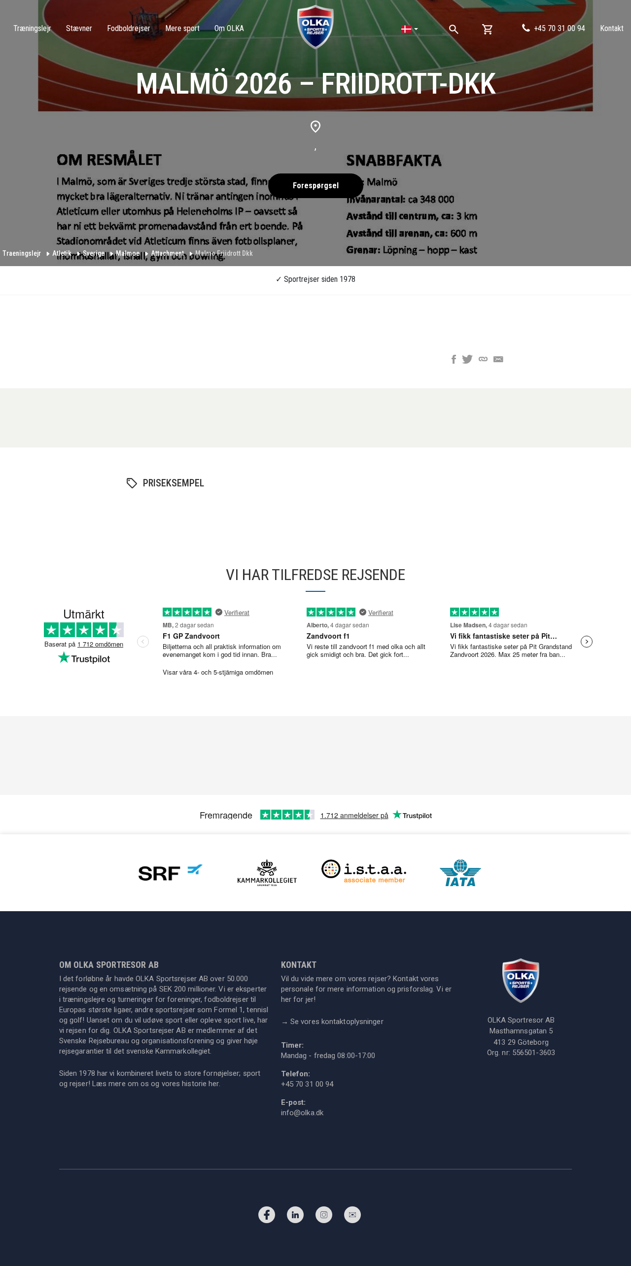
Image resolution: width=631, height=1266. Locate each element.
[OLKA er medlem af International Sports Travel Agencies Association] (363, 872)
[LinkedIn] (295, 1217)
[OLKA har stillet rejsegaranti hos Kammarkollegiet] (267, 872)
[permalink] (483, 360)
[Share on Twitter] (467, 360)
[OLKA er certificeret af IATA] (460, 872)
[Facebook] (266, 1217)
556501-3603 (533, 1052)
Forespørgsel (316, 185)
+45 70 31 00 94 (559, 28)
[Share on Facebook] (454, 360)
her (213, 1083)
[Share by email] (498, 360)
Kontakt (612, 28)
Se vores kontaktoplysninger (332, 1021)
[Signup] (352, 1217)
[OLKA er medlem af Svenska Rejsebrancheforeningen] (171, 872)
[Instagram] (324, 1217)
